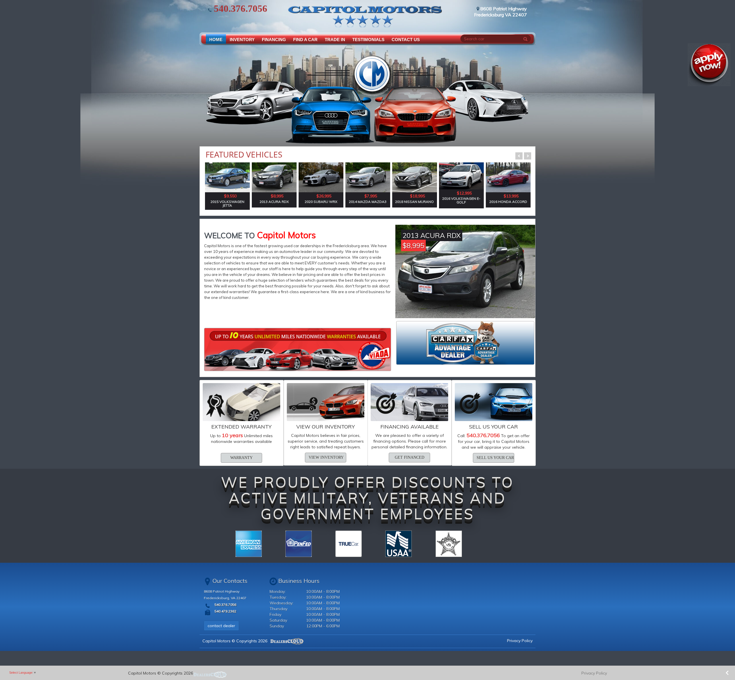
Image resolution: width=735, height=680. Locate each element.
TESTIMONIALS (368, 39)
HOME (216, 39)
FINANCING (274, 39)
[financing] (297, 349)
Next (527, 156)
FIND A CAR (305, 39)
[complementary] (718, 663)
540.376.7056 (239, 8)
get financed (409, 457)
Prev (519, 156)
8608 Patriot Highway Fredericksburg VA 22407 (500, 12)
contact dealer (221, 625)
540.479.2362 (225, 611)
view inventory (326, 457)
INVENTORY (242, 39)
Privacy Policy (520, 640)
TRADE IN (335, 39)
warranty (241, 458)
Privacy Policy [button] (594, 673)
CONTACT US (406, 39)
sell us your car (495, 458)
